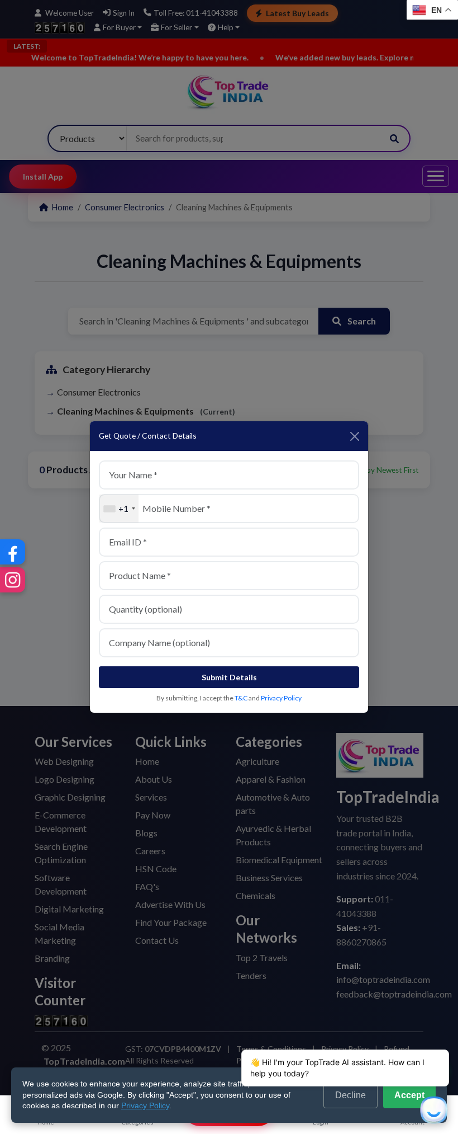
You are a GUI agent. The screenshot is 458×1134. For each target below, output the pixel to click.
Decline (350, 1095)
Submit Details (229, 677)
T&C (241, 698)
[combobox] (119, 509)
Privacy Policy (281, 698)
